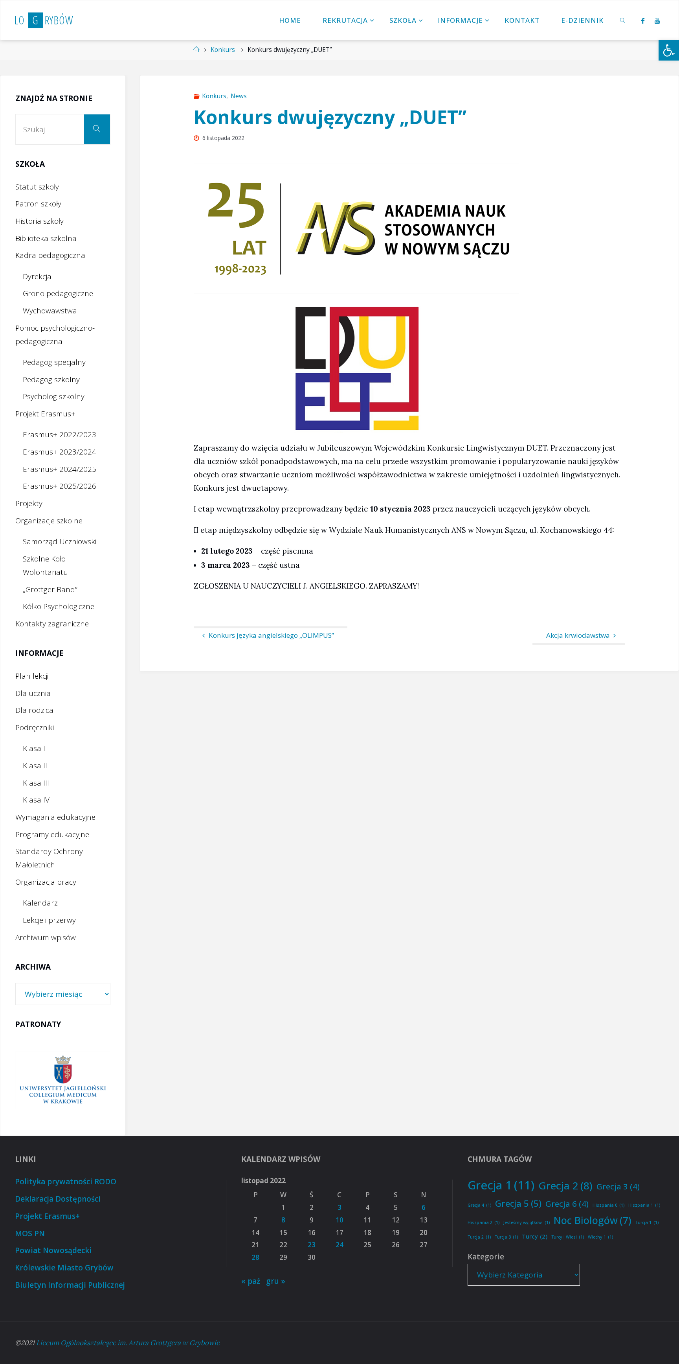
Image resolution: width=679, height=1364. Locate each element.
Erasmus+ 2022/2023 (59, 434)
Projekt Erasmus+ (45, 414)
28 (255, 1257)
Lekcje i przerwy (49, 920)
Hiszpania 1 (644, 1205)
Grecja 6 (567, 1203)
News (239, 96)
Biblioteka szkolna (46, 238)
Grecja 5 (518, 1203)
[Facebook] (643, 20)
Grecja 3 (618, 1186)
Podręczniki (34, 727)
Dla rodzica (34, 710)
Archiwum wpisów (45, 937)
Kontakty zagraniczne (52, 623)
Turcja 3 (506, 1237)
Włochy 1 (600, 1237)
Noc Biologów (592, 1220)
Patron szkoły (38, 204)
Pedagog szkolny (51, 379)
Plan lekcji (31, 676)
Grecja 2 (565, 1185)
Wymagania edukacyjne (55, 817)
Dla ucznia (33, 693)
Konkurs (223, 50)
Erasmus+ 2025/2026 (59, 486)
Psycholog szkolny (53, 396)
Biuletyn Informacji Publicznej (70, 1285)
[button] (669, 50)
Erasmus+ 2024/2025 (59, 469)
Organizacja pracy (45, 882)
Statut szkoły (37, 187)
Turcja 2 (479, 1237)
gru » (275, 1281)
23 (312, 1244)
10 (339, 1219)
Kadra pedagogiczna (50, 255)
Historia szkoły (39, 221)
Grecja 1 (501, 1185)
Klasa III (36, 783)
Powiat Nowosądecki (53, 1250)
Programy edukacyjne (52, 834)
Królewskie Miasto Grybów (64, 1268)
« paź (250, 1281)
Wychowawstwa (50, 311)
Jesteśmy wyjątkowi (526, 1222)
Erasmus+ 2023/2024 (59, 452)
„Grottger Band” (50, 589)
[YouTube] (657, 20)
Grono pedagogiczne (58, 293)
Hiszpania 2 (483, 1222)
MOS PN (30, 1233)
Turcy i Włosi (567, 1237)
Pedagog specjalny (54, 362)
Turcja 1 (647, 1222)
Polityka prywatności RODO (65, 1181)
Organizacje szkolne (49, 520)
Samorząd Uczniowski (59, 541)
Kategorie (486, 1257)
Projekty (28, 503)
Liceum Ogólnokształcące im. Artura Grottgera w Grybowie (128, 1342)
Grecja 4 (479, 1205)
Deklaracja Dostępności (58, 1199)
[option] (62, 1080)
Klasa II (35, 765)
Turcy (534, 1236)
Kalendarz (40, 903)
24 (339, 1244)
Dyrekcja (37, 276)
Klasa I (34, 748)
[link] (623, 20)
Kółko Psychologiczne (58, 606)
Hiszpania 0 (608, 1205)
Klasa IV (36, 800)
